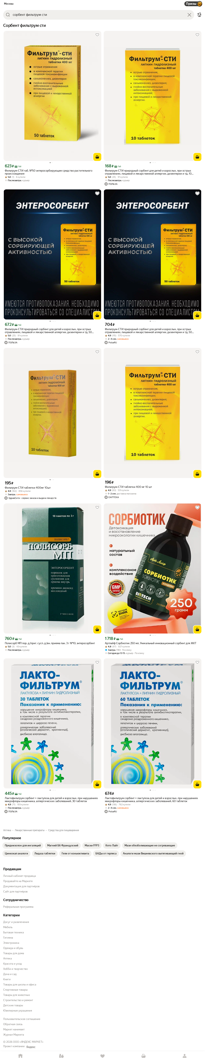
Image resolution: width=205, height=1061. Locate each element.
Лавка (61, 1056)
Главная (20, 1056)
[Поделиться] (199, 14)
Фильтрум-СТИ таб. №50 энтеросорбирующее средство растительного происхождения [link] (48, 172)
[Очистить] (189, 15)
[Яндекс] (31, 1047)
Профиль (184, 1056)
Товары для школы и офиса (19, 984)
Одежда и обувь (13, 948)
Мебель (7, 927)
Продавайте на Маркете (18, 881)
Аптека (7, 958)
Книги (7, 979)
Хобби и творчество (15, 968)
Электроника (11, 942)
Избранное (102, 1056)
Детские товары (13, 1005)
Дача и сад (10, 974)
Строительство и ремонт (18, 1000)
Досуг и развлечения (16, 922)
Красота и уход (12, 963)
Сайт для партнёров (15, 891)
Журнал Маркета (13, 1034)
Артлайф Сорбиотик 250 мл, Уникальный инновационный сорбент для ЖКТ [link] (150, 643)
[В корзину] (97, 157)
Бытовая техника (13, 932)
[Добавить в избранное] (97, 34)
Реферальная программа (18, 906)
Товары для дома (13, 953)
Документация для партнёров (21, 886)
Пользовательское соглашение (21, 1019)
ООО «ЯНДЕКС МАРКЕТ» (28, 1041)
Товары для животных (16, 994)
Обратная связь (12, 1024)
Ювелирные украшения (17, 1010)
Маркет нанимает (14, 1029)
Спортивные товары (15, 989)
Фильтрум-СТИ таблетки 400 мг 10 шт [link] (128, 486)
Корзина (143, 1056)
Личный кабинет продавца (19, 875)
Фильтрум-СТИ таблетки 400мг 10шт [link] (28, 487)
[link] (22, 845)
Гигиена (8, 937)
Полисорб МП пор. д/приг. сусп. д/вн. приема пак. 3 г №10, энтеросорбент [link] (50, 643)
